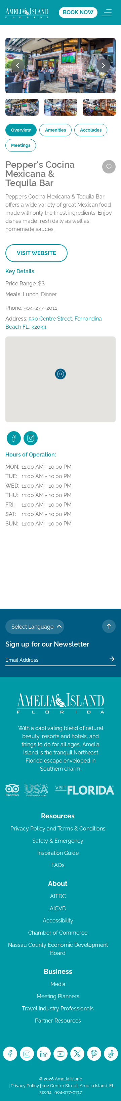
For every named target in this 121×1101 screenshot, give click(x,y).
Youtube (60, 1054)
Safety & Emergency (57, 841)
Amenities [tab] (55, 130)
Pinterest (94, 1054)
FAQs (58, 865)
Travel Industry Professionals (58, 1008)
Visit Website (36, 253)
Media (58, 984)
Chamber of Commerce (57, 933)
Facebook (10, 1054)
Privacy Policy (25, 1085)
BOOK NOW (78, 12)
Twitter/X (77, 1054)
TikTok (111, 1054)
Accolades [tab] (91, 130)
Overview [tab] (21, 130)
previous (17, 65)
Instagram (27, 1054)
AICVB (58, 908)
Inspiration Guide (58, 853)
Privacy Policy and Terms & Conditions (58, 828)
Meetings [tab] (20, 145)
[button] (60, 374)
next (103, 65)
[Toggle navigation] (106, 12)
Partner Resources (58, 1020)
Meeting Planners (58, 996)
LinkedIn (44, 1054)
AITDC (58, 896)
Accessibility (58, 920)
